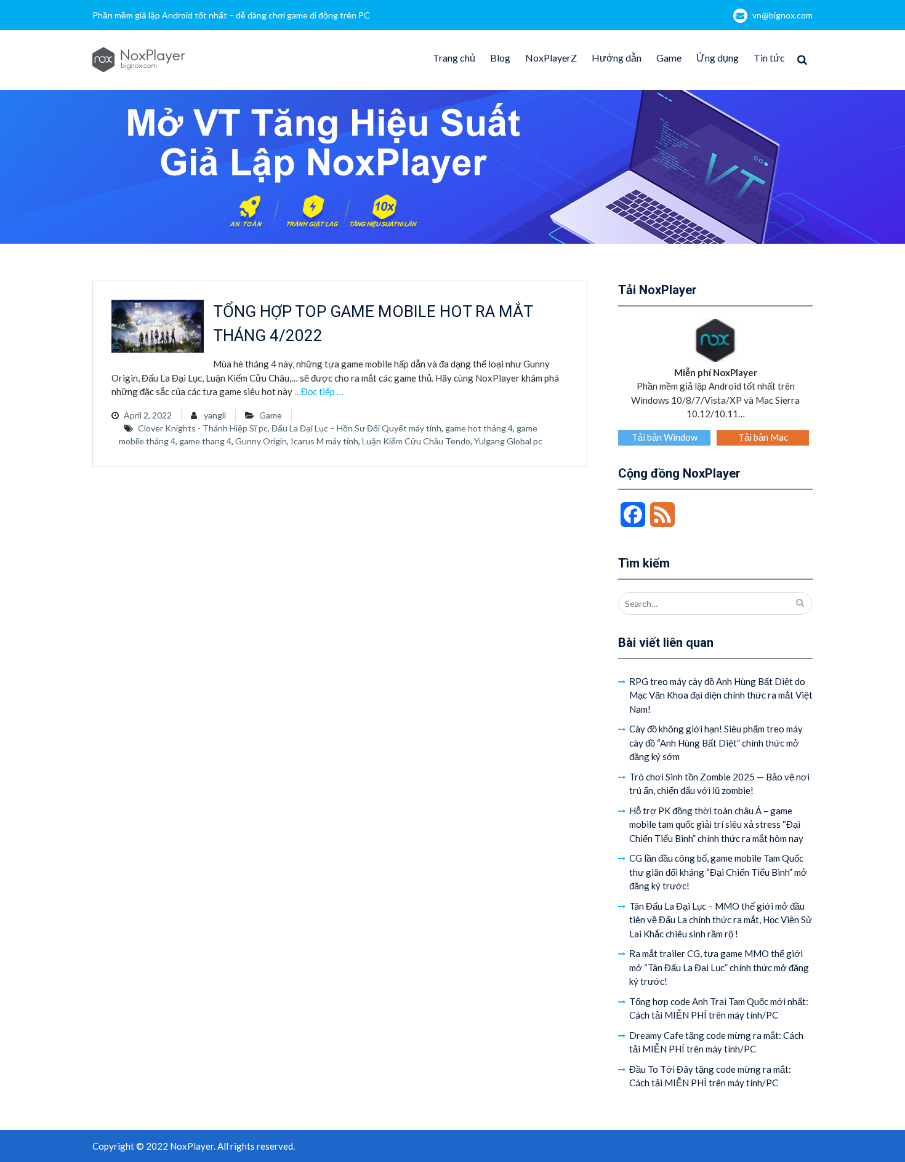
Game (669, 57)
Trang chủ (454, 57)
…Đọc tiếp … (319, 391)
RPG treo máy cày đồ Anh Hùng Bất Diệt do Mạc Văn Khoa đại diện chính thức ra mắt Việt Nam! (721, 695)
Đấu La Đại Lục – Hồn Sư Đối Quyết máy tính (356, 428)
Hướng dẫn (617, 57)
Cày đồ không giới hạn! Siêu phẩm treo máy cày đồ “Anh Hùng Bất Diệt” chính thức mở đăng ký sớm (716, 742)
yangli (215, 415)
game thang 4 (205, 441)
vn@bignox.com (782, 15)
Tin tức (769, 57)
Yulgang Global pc (508, 441)
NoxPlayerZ (551, 57)
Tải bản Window (665, 437)
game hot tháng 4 (479, 428)
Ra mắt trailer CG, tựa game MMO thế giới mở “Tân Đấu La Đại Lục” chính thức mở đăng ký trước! (719, 967)
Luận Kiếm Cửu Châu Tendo (416, 441)
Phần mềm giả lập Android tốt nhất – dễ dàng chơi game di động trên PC (231, 15)
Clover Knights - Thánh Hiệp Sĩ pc (203, 428)
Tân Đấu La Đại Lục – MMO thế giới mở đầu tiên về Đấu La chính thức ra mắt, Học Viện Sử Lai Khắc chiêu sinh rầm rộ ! (720, 919)
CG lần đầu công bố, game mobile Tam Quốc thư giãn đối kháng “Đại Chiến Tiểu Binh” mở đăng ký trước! (718, 871)
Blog (500, 57)
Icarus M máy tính (324, 441)
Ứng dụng (717, 57)
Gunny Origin (261, 441)
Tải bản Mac (763, 437)
